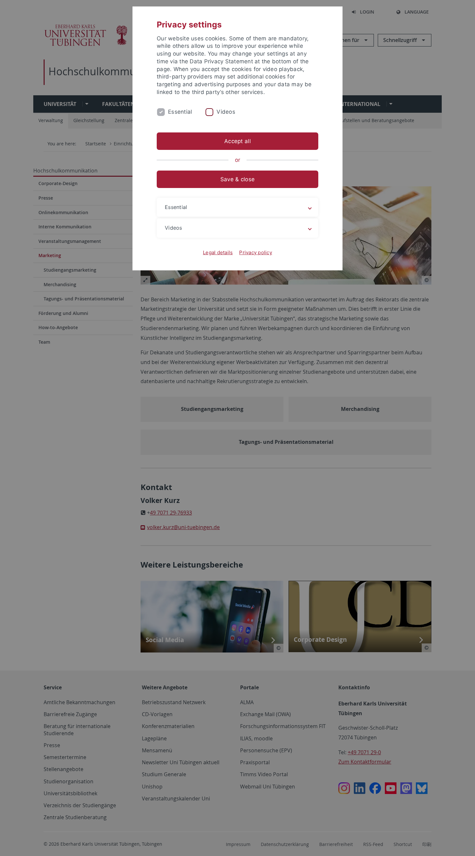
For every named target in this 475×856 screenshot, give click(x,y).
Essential (180, 112)
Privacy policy (255, 252)
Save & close (237, 179)
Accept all (237, 141)
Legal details (218, 252)
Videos (225, 112)
